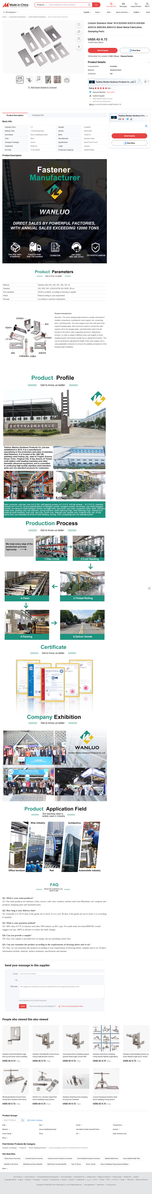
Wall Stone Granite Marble (56, 1164)
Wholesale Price (79, 1177)
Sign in (147, 6)
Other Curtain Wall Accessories (58, 17)
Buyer (97, 12)
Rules (148, 12)
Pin (77, 1133)
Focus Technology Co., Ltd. (60, 1185)
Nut (40, 1125)
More (4, 1168)
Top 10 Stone (76, 1164)
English (20, 1179)
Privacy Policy (111, 1185)
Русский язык (54, 1179)
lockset (115, 1129)
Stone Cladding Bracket (47, 1129)
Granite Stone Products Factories (60, 1158)
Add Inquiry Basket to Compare (44, 87)
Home (4, 17)
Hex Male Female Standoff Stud (87, 1129)
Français (45, 1179)
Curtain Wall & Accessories (36, 17)
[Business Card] (146, 126)
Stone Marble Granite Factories (88, 1158)
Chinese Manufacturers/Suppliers (47, 1177)
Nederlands (80, 1179)
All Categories (11, 12)
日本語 (102, 1179)
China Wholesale (66, 1177)
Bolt (3, 1125)
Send (23, 1006)
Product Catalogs (36, 1120)
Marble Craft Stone (11, 1164)
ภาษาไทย (115, 1179)
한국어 (95, 1179)
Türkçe (122, 1179)
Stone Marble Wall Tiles (131, 1158)
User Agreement (89, 1185)
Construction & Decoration (17, 17)
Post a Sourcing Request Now (70, 1006)
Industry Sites (91, 1177)
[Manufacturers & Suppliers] (15, 4)
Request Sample (127, 56)
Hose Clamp (6, 1133)
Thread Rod (117, 1125)
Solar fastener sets (120, 1133)
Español (28, 1179)
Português (36, 1179)
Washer (5, 1129)
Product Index (117, 1177)
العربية (89, 1179)
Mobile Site (127, 1177)
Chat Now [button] (136, 50)
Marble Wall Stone (111, 1158)
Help (108, 12)
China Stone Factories (12, 1158)
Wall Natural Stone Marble (32, 1164)
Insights (136, 1177)
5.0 (120, 119)
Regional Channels (104, 1177)
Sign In (91, 104)
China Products (30, 1177)
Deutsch (71, 1179)
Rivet (41, 1133)
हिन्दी (108, 1179)
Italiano (64, 1179)
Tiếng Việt (130, 1179)
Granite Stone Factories (34, 1158)
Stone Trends (90, 1164)
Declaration (100, 1185)
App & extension (122, 12)
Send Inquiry (102, 50)
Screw (78, 1125)
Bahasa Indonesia (142, 1179)
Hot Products (18, 1177)
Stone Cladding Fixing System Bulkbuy (114, 1164)
